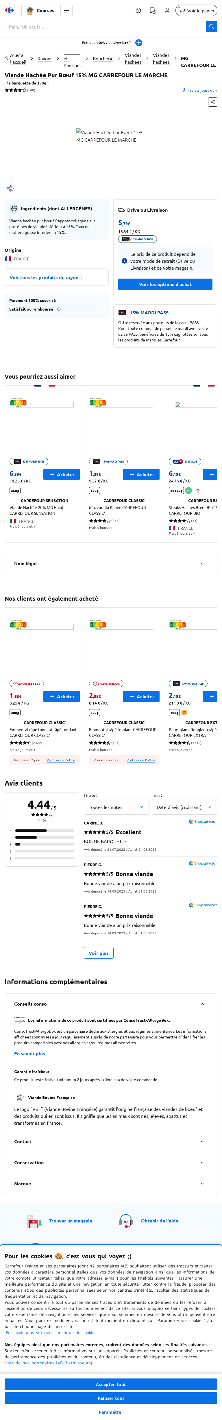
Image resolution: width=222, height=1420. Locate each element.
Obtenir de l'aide (159, 1221)
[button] (66, 10)
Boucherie (103, 58)
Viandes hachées (133, 58)
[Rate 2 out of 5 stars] (11, 90)
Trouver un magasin (70, 1221)
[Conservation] (202, 1162)
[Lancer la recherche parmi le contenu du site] (211, 26)
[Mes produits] (153, 10)
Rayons (45, 58)
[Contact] (202, 1141)
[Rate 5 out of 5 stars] (24, 90)
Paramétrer (111, 1412)
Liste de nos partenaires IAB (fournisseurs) (48, 1362)
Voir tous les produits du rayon (44, 277)
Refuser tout (111, 1398)
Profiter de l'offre (61, 760)
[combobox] (111, 26)
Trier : (157, 795)
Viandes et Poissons (73, 58)
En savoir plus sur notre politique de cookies (51, 1332)
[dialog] (111, 1332)
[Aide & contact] (138, 10)
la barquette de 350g (26, 82)
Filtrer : (90, 795)
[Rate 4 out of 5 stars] (20, 90)
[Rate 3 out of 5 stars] (15, 90)
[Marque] (202, 1183)
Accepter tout (111, 1384)
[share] (212, 102)
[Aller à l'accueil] (9, 10)
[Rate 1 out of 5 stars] (7, 90)
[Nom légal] (202, 563)
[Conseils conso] (202, 1004)
